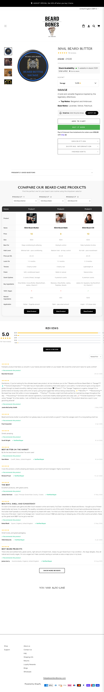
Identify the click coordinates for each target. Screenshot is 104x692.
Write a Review (52, 349)
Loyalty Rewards (30, 664)
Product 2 (45, 197)
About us (27, 646)
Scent (61, 77)
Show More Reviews (51, 570)
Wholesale (27, 672)
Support (7, 650)
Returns (26, 661)
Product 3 (72, 197)
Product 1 (18, 197)
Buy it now (79, 127)
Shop (6, 646)
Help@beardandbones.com (54, 678)
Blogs (26, 668)
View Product (31, 311)
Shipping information (79, 146)
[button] (79, 70)
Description (79, 141)
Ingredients (79, 152)
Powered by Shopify (33, 684)
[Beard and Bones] (52, 26)
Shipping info (28, 657)
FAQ (25, 653)
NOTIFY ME (92, 113)
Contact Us (28, 650)
